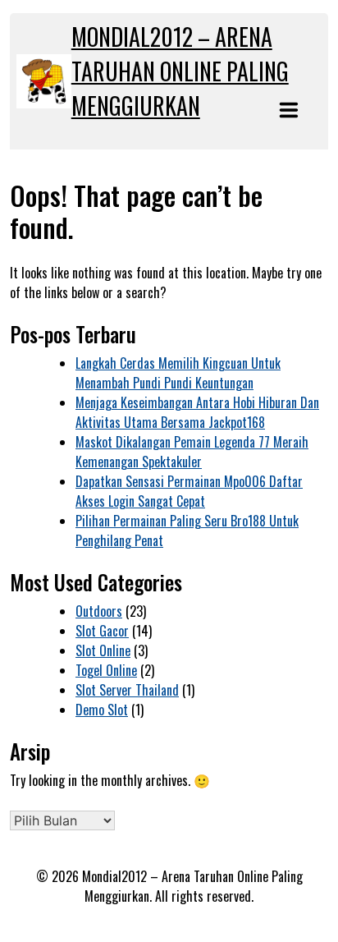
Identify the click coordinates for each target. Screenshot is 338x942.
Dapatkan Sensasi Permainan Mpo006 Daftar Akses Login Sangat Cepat (189, 491)
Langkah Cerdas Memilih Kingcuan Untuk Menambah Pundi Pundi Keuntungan (178, 373)
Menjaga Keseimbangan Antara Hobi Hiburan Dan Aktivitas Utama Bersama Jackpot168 (197, 412)
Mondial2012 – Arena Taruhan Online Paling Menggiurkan (180, 71)
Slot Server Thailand (127, 690)
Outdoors (98, 611)
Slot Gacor (102, 631)
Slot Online (102, 650)
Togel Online (106, 670)
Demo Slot (101, 709)
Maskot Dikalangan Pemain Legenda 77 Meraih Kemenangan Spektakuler (191, 451)
